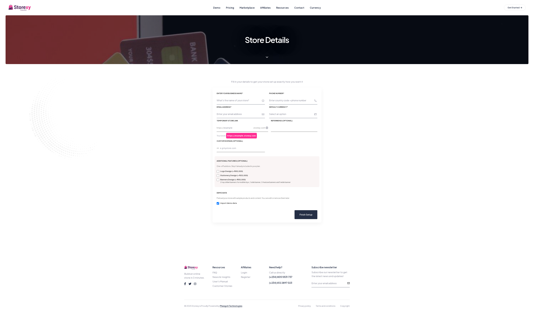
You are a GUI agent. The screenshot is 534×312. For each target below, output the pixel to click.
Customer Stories (222, 285)
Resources (282, 7)
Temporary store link (227, 121)
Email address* (224, 107)
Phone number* (276, 93)
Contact (299, 7)
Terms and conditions (325, 306)
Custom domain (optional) (230, 141)
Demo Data (222, 193)
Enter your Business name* (230, 93)
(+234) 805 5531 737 (280, 276)
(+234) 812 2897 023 (280, 282)
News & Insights (221, 276)
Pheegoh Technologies (231, 306)
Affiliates (265, 7)
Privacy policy (304, 306)
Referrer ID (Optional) (281, 121)
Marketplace (247, 7)
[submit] (348, 283)
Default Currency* (278, 107)
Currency (315, 7)
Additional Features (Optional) (232, 161)
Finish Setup (306, 214)
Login (244, 272)
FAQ (214, 272)
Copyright (345, 306)
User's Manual (220, 281)
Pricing (230, 7)
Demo (216, 7)
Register (245, 276)
